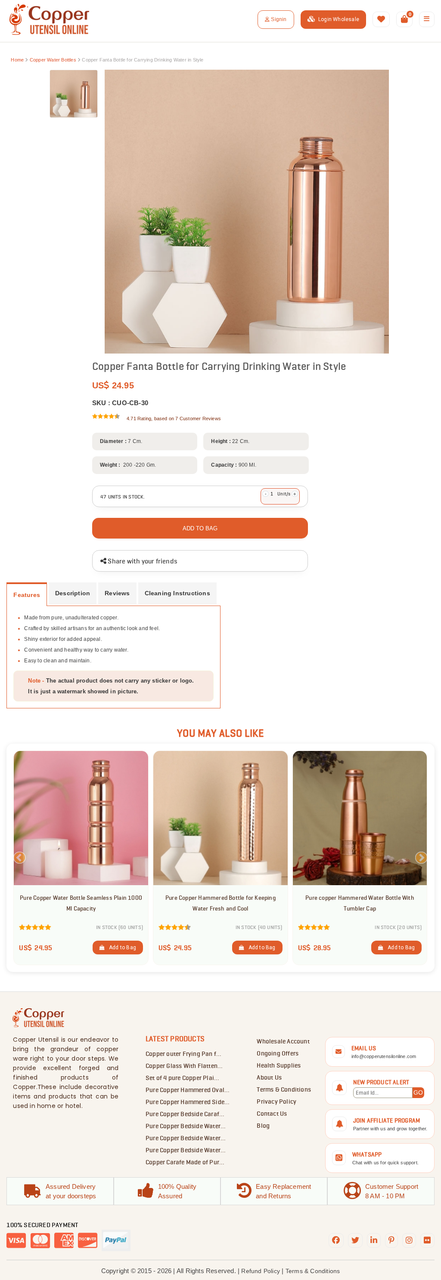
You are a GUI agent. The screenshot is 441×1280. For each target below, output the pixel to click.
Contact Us (272, 1113)
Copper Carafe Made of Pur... (185, 1162)
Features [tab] (26, 595)
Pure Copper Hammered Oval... (188, 1090)
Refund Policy (260, 1271)
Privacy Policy (276, 1101)
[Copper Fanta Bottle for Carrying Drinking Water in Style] (74, 94)
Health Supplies (279, 1065)
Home (17, 59)
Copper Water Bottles (54, 59)
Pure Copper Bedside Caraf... (185, 1114)
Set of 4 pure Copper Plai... (183, 1078)
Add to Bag (120, 948)
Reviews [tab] (117, 593)
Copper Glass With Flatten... (184, 1066)
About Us (269, 1077)
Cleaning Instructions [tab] (177, 593)
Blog (263, 1125)
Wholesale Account (283, 1041)
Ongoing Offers (277, 1053)
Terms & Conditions (284, 1089)
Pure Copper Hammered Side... (188, 1102)
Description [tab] (72, 593)
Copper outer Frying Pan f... (184, 1054)
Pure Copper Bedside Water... (186, 1126)
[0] (404, 19)
